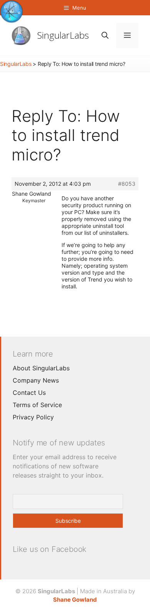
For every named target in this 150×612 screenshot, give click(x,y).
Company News (36, 380)
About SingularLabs (41, 368)
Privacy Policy (33, 417)
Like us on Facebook (50, 549)
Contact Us (29, 392)
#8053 (126, 183)
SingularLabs (63, 35)
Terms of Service (37, 405)
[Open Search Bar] (105, 35)
